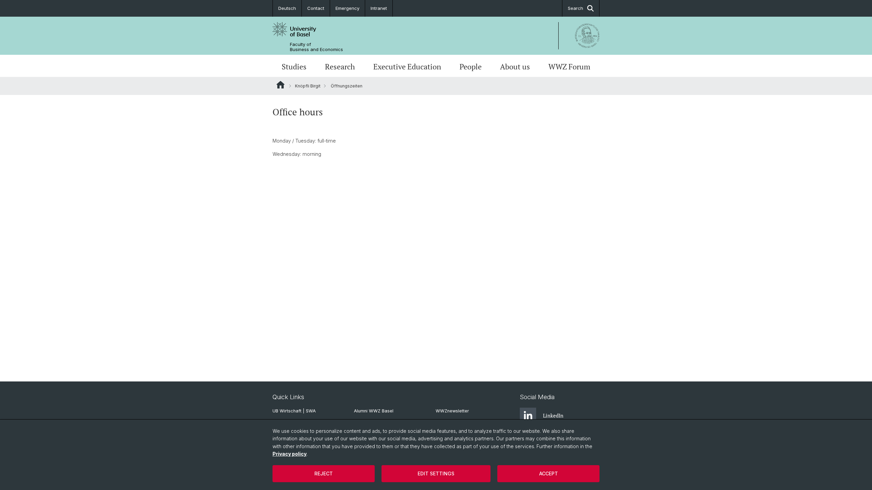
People (471, 66)
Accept (548, 473)
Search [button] (575, 8)
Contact (315, 8)
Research (340, 66)
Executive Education (407, 66)
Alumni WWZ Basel (373, 410)
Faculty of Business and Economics (316, 47)
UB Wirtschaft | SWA (294, 410)
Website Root (280, 84)
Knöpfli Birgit (308, 85)
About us (515, 66)
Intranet (379, 8)
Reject (323, 473)
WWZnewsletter (452, 410)
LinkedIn (553, 415)
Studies (294, 66)
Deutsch (287, 8)
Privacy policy (289, 454)
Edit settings (436, 473)
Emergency (347, 8)
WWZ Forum (569, 66)
